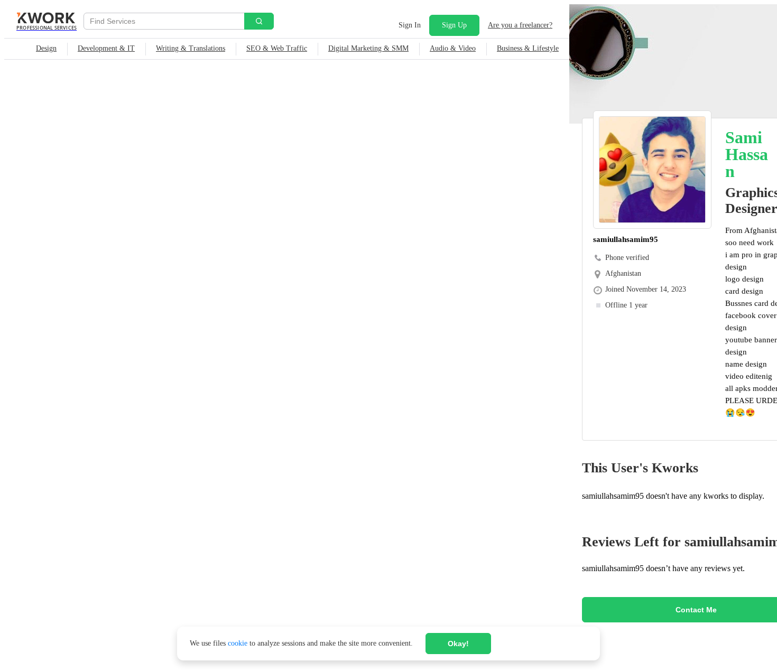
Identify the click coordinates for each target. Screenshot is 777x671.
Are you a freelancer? (520, 25)
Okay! (458, 643)
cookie (237, 643)
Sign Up (454, 25)
